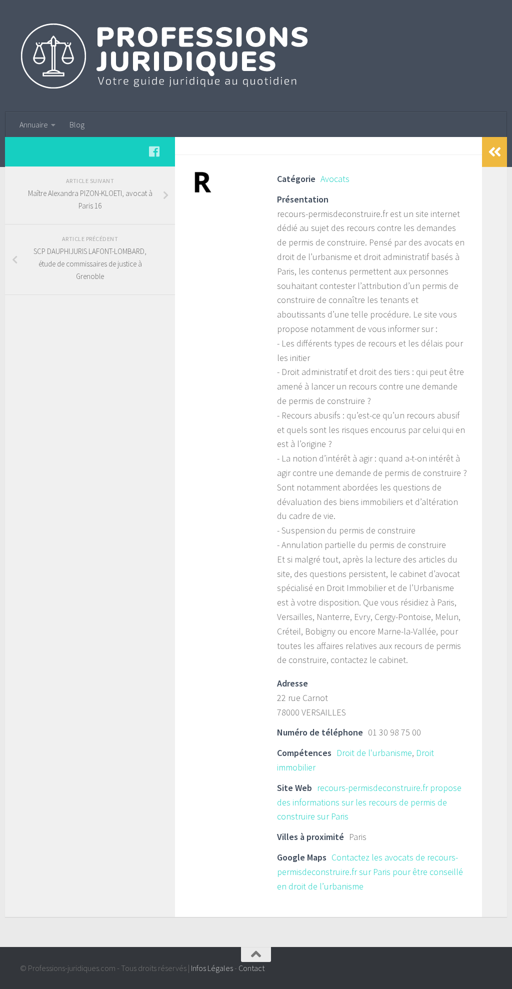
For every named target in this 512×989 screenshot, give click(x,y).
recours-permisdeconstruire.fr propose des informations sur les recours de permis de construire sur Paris (369, 802)
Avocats (335, 178)
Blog (77, 125)
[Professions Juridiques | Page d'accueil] (165, 56)
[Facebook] (154, 152)
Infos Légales (212, 968)
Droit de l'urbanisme (374, 752)
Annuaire (34, 125)
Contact (251, 968)
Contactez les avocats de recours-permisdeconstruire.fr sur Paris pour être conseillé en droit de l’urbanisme (370, 872)
